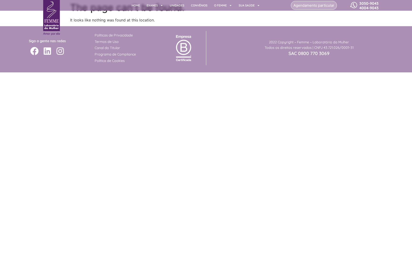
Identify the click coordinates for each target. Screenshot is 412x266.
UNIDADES (177, 5)
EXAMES (152, 5)
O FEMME (220, 5)
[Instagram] (60, 51)
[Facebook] (34, 51)
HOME (136, 5)
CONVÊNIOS (199, 5)
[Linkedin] (47, 51)
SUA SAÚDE (247, 5)
